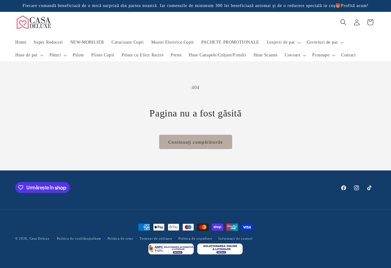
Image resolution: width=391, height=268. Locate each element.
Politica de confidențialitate (79, 238)
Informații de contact (235, 238)
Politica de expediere (195, 238)
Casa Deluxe (39, 238)
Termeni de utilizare (156, 238)
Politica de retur (120, 238)
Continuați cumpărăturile (195, 142)
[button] (283, 42)
